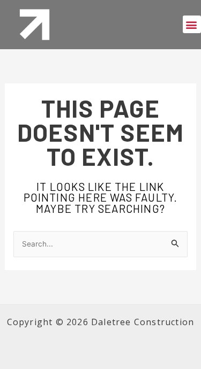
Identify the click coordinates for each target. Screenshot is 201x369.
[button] (192, 24)
